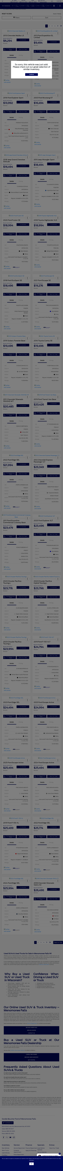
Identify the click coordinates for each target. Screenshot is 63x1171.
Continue (31, 74)
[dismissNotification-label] (60, 1154)
